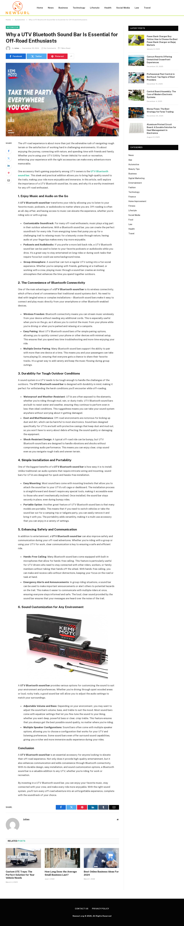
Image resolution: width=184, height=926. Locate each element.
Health (107, 7)
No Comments (50, 48)
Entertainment (135, 183)
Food (130, 220)
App (130, 160)
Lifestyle (94, 7)
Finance (132, 197)
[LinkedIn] (9, 165)
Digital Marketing (136, 178)
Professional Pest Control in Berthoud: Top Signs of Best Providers (161, 77)
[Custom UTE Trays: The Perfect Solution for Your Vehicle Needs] (23, 858)
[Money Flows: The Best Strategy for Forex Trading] (136, 112)
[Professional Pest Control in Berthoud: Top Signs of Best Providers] (136, 77)
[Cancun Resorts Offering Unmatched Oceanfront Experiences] (136, 60)
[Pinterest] (9, 173)
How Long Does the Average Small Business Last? (61, 873)
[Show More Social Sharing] (71, 56)
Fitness (131, 206)
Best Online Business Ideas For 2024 (101, 873)
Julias (16, 48)
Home (40, 7)
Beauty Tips (134, 169)
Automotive (12, 27)
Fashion (132, 187)
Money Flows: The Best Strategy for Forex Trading (160, 110)
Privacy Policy (100, 909)
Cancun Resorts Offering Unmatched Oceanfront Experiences (159, 60)
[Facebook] (9, 151)
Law (137, 7)
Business (63, 7)
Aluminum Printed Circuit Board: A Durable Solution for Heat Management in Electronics (161, 128)
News (51, 7)
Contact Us (81, 909)
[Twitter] (9, 158)
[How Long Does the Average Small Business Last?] (62, 858)
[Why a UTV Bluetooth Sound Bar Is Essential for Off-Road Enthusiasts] (62, 100)
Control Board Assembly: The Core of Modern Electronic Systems (161, 94)
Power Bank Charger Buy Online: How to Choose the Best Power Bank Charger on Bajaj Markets (162, 40)
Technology (79, 7)
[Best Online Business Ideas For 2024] (101, 858)
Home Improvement (137, 201)
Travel (147, 7)
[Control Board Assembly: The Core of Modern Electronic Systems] (136, 95)
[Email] (9, 180)
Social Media (123, 7)
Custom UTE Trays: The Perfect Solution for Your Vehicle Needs (20, 874)
